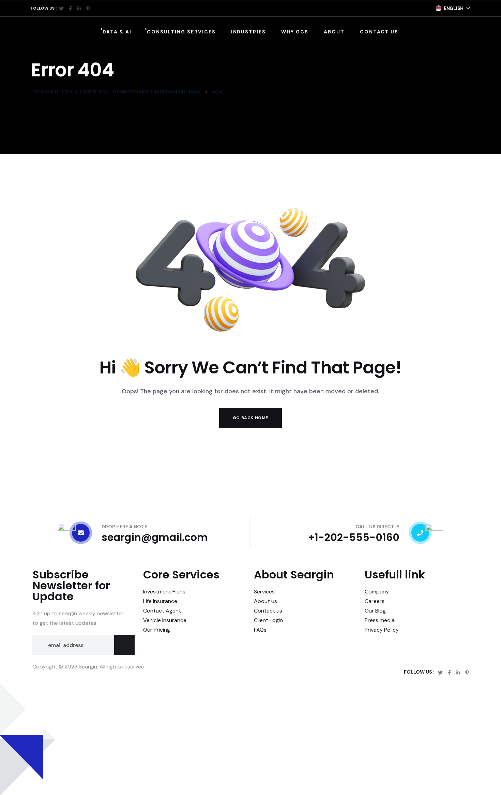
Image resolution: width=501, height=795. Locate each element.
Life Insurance (160, 601)
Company (377, 591)
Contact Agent (162, 610)
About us (265, 601)
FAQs (260, 629)
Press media (380, 620)
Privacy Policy (382, 629)
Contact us (268, 610)
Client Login (268, 620)
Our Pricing (156, 629)
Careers (374, 601)
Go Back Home (250, 418)
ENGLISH (454, 8)
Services (264, 591)
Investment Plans (164, 591)
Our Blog (375, 610)
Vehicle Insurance (164, 620)
